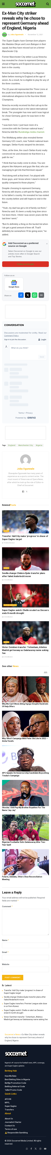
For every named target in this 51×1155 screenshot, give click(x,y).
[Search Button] (47, 4)
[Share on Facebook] (21, 295)
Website (5, 964)
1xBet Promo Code (13, 1090)
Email (5, 952)
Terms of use (11, 1129)
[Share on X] (27, 295)
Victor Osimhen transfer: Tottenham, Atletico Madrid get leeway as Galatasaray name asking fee (25, 650)
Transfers (9, 1110)
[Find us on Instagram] (40, 1148)
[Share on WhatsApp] (34, 295)
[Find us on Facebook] (31, 1148)
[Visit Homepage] (25, 4)
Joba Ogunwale (17, 35)
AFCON (8, 1099)
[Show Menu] (3, 4)
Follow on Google (25, 264)
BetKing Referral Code (15, 1086)
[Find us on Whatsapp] (27, 1148)
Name (5, 940)
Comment (7, 906)
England (11, 445)
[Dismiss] (47, 244)
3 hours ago (8, 580)
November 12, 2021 (35, 35)
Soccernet (9, 1034)
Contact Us (10, 1126)
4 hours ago (8, 617)
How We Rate (10, 1076)
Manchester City (25, 445)
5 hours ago (8, 657)
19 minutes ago (9, 543)
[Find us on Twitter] (36, 1148)
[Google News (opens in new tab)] (14, 284)
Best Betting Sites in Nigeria (17, 1079)
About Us (9, 1119)
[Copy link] (41, 295)
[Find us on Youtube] (45, 1148)
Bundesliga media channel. (31, 132)
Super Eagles (10, 605)
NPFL (7, 1103)
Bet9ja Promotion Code (15, 1083)
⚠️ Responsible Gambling (16, 1133)
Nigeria (39, 445)
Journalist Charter (13, 1122)
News (6, 531)
